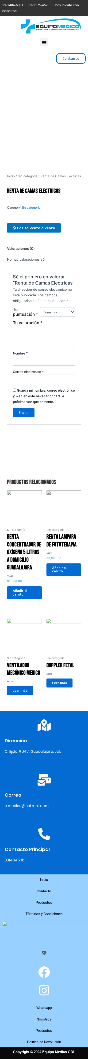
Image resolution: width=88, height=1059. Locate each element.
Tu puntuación (25, 312)
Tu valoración (27, 322)
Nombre (20, 353)
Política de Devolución (44, 1042)
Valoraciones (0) (21, 248)
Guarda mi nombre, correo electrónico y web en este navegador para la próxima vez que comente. (44, 396)
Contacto (44, 891)
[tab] (44, 248)
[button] (44, 42)
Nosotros (44, 1019)
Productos (44, 902)
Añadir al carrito (20, 592)
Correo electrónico (28, 372)
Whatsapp (44, 1008)
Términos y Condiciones (44, 914)
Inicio (11, 176)
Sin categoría (28, 176)
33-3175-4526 (38, 5)
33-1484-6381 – (14, 5)
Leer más (20, 690)
